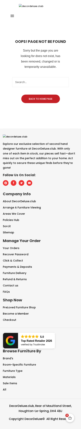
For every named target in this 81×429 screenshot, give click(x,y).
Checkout (9, 320)
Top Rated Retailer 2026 (36, 340)
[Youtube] (30, 183)
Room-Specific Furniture (19, 365)
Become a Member (16, 314)
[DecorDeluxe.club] (31, 6)
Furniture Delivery (14, 273)
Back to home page (40, 98)
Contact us (10, 285)
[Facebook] (14, 183)
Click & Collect (13, 260)
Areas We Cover (14, 214)
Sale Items (10, 383)
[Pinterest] (6, 183)
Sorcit (7, 226)
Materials (9, 377)
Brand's (8, 358)
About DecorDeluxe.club (19, 201)
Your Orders (11, 248)
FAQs (6, 292)
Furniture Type (12, 371)
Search (64, 82)
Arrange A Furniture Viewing (22, 207)
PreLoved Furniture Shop (19, 307)
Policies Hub (11, 220)
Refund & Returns (15, 279)
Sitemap (8, 232)
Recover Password (15, 254)
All (4, 389)
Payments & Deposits (17, 267)
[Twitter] (22, 183)
